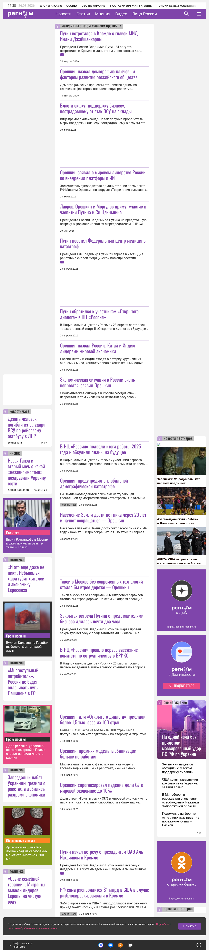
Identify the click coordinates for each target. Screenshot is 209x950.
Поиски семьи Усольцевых (178, 5)
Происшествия (16, 635)
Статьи (83, 13)
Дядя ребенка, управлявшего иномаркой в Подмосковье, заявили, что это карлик (26, 752)
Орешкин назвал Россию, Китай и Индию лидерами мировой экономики (97, 348)
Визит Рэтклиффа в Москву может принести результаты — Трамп (27, 543)
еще (199, 833)
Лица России (144, 13)
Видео (121, 13)
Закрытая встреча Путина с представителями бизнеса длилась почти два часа (101, 618)
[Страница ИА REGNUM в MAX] (100, 945)
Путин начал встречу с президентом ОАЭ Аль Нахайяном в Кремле (101, 854)
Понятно (189, 926)
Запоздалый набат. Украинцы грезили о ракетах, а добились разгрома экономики (26, 785)
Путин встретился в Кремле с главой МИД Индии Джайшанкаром (99, 36)
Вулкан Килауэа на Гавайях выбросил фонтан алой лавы (27, 646)
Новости (64, 13)
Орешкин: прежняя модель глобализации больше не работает (98, 753)
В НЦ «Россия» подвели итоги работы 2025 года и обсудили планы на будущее (100, 449)
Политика (12, 532)
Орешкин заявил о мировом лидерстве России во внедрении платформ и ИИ (103, 174)
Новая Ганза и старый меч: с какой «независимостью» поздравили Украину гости (27, 471)
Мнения (102, 13)
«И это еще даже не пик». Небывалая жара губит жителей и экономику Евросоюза (26, 578)
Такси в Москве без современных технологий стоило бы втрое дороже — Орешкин (101, 584)
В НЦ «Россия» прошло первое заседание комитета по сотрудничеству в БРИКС (99, 652)
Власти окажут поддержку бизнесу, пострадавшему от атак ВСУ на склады (96, 108)
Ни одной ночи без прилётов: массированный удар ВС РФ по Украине (181, 745)
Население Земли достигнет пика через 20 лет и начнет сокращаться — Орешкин (103, 517)
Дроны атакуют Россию (58, 5)
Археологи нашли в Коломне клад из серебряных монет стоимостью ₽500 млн (26, 853)
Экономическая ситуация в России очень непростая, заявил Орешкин (97, 382)
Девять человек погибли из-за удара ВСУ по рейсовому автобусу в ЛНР (26, 427)
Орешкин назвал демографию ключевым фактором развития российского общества (99, 74)
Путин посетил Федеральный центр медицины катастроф (103, 243)
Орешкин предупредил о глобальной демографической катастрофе (94, 483)
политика (16, 559)
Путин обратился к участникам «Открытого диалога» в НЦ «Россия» (99, 313)
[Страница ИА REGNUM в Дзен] (130, 945)
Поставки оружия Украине (131, 5)
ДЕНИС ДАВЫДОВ (18, 490)
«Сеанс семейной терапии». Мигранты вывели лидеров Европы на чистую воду (26, 890)
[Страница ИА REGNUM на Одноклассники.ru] (120, 945)
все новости (15, 442)
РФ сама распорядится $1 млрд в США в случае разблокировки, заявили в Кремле (104, 892)
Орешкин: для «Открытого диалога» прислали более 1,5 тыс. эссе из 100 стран (103, 719)
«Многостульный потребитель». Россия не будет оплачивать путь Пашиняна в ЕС (23, 681)
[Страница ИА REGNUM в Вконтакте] (110, 945)
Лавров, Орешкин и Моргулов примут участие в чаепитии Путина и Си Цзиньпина (103, 209)
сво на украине (175, 702)
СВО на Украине (93, 5)
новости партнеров (178, 438)
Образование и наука (20, 840)
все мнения (40, 490)
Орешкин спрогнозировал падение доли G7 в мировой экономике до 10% (101, 787)
